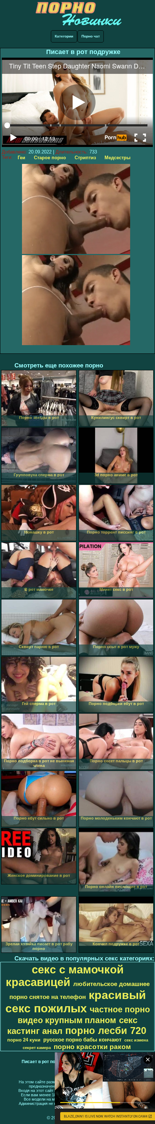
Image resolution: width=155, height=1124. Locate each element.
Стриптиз (85, 157)
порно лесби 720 (105, 1030)
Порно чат (90, 36)
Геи (21, 157)
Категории (64, 36)
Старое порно (50, 157)
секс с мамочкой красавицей (65, 975)
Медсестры (117, 157)
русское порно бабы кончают (82, 1040)
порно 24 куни (23, 1040)
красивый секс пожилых (75, 1002)
